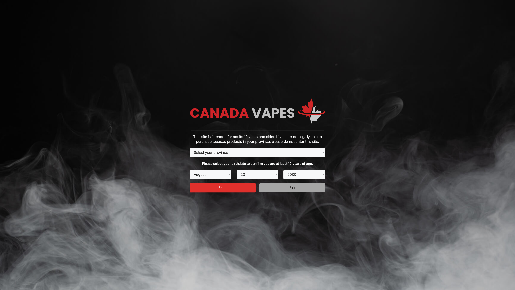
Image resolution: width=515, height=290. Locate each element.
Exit (292, 188)
